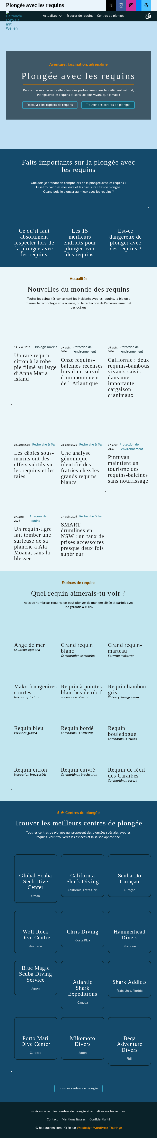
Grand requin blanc (77, 648)
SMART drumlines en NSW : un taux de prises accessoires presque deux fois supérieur (82, 539)
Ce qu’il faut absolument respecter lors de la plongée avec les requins (34, 243)
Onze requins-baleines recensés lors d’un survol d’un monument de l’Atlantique (82, 372)
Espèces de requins (79, 16)
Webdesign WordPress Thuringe (99, 1128)
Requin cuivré (78, 770)
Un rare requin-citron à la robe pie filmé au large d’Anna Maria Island (35, 367)
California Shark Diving (82, 879)
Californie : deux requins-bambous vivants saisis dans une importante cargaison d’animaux (128, 377)
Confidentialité (100, 1119)
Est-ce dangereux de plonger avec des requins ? (125, 240)
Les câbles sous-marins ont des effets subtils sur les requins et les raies (34, 465)
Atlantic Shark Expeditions (82, 988)
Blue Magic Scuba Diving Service (35, 974)
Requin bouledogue (122, 731)
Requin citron (30, 770)
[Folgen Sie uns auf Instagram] (131, 5)
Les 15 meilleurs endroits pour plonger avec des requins (80, 243)
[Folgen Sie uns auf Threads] (146, 5)
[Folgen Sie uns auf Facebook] (121, 5)
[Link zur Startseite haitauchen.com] (14, 16)
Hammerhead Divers (129, 935)
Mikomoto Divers (82, 1041)
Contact (52, 1119)
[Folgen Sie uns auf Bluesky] (138, 5)
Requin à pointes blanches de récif (81, 689)
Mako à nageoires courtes (35, 689)
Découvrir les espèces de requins (50, 105)
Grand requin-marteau (125, 648)
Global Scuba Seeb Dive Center (35, 881)
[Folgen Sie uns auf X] (111, 5)
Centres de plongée (110, 16)
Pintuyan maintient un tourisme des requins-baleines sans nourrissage (128, 469)
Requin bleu (29, 728)
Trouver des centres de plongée (108, 105)
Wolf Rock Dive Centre (35, 935)
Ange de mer (29, 645)
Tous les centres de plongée (78, 1088)
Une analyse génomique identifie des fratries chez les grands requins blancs (80, 468)
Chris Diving (83, 932)
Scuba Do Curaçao (129, 879)
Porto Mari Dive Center (35, 1041)
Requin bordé (77, 728)
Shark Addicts (129, 982)
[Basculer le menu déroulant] (61, 16)
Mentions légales (74, 1119)
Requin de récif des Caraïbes (126, 773)
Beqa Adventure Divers (129, 1044)
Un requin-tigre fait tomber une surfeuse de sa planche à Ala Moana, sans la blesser (33, 544)
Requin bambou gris (127, 689)
